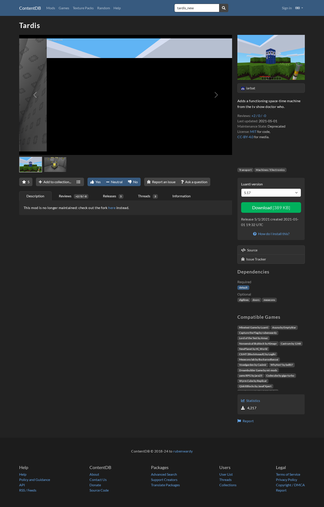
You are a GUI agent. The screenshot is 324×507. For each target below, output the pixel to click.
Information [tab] (181, 196)
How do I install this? (273, 234)
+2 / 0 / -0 (258, 115)
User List (226, 474)
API (22, 485)
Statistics (253, 400)
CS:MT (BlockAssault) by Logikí (257, 354)
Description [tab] (35, 196)
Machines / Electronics (270, 170)
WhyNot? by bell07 (281, 364)
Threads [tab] (147, 196)
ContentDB (30, 8)
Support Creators (164, 479)
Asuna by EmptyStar (284, 327)
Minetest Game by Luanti (253, 327)
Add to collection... (57, 182)
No (135, 182)
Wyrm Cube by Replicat (253, 381)
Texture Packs (83, 8)
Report (248, 421)
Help (117, 8)
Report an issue (163, 182)
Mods (50, 8)
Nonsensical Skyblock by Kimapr (258, 343)
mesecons (269, 300)
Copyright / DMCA (290, 485)
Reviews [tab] (73, 196)
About (94, 474)
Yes (98, 182)
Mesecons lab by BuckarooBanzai (258, 359)
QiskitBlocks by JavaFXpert (255, 386)
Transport (245, 170)
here (111, 207)
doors (256, 300)
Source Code (99, 490)
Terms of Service (288, 474)
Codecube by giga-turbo (280, 375)
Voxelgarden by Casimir (252, 364)
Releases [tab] (112, 196)
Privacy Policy (286, 479)
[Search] (223, 8)
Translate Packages (165, 485)
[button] (299, 8)
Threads (225, 479)
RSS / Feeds (27, 490)
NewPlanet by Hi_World (253, 349)
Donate (95, 485)
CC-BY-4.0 (245, 137)
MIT (253, 131)
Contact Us (98, 479)
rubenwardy (183, 451)
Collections (227, 485)
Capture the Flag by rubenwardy (258, 332)
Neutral (116, 182)
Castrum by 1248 (291, 343)
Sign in (287, 8)
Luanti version (252, 184)
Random (103, 8)
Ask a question (195, 182)
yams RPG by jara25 (250, 375)
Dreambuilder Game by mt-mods (258, 370)
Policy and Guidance (34, 479)
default (243, 287)
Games (64, 8)
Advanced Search (164, 474)
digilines (244, 300)
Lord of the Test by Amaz (253, 338)
